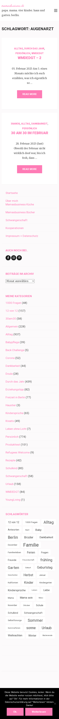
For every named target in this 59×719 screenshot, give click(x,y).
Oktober (26, 605)
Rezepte (11, 460)
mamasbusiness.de (13, 6)
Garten (13, 567)
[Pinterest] (19, 257)
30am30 (15, 123)
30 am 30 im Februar (29, 133)
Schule (39, 605)
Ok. (15, 711)
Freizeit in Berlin (15, 397)
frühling (46, 560)
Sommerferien (14, 628)
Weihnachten (15, 635)
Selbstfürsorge (15, 620)
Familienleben (14, 552)
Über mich (12, 200)
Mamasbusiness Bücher (20, 212)
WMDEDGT (37, 53)
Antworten (13, 529)
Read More (29, 94)
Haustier (11, 405)
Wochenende (47, 635)
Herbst (28, 575)
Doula (9, 373)
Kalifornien (13, 582)
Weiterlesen (39, 711)
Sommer (35, 620)
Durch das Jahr (34, 48)
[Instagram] (13, 257)
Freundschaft (28, 560)
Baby (38, 529)
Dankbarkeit (39, 123)
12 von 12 (12, 310)
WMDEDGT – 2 (29, 58)
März (41, 598)
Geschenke (12, 575)
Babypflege (12, 342)
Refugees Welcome (18, 452)
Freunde (12, 560)
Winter (32, 635)
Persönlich (22, 53)
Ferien (31, 552)
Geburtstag (44, 567)
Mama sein (26, 597)
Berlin (13, 537)
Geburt (28, 567)
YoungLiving (13, 499)
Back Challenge (15, 350)
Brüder (28, 537)
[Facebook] (8, 257)
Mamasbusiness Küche (20, 204)
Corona (10, 358)
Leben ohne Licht (16, 428)
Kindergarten (45, 582)
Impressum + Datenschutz (22, 236)
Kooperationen (15, 228)
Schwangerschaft (16, 220)
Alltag (18, 48)
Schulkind (11, 468)
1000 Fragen (13, 302)
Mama (11, 597)
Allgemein (12, 326)
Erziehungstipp (15, 389)
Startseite (12, 193)
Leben (34, 590)
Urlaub (9, 484)
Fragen (44, 552)
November (12, 605)
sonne (31, 628)
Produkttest (13, 444)
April (27, 530)
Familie (31, 545)
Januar (42, 575)
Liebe (46, 590)
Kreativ (10, 421)
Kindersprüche (14, 413)
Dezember (12, 545)
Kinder (28, 582)
